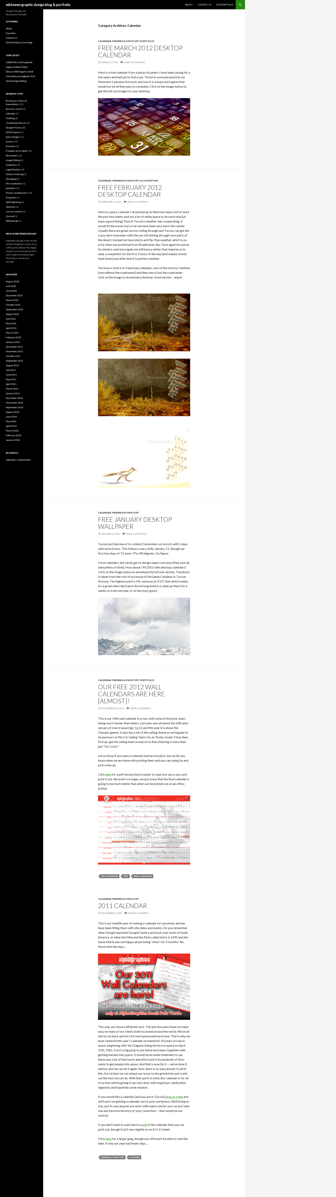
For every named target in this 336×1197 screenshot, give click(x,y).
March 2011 (12, 388)
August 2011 (12, 365)
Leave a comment (134, 62)
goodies (135, 1157)
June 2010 (11, 416)
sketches (10, 206)
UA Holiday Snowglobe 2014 (20, 76)
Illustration (149, 180)
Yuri (137, 728)
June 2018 (11, 290)
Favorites (11, 33)
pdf (144, 1124)
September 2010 (14, 407)
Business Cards (14, 108)
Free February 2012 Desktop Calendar (130, 190)
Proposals (11, 197)
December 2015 (14, 295)
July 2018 (11, 286)
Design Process (14, 127)
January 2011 (13, 393)
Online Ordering (14, 174)
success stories (14, 211)
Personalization (14, 183)
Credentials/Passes (16, 122)
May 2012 (11, 323)
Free (125, 876)
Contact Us (204, 4)
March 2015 (12, 300)
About (189, 4)
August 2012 (12, 314)
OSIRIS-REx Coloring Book (19, 62)
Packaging (11, 178)
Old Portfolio (224, 4)
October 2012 (13, 304)
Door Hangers (13, 136)
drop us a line (174, 1096)
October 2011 (13, 356)
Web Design (12, 220)
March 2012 (12, 332)
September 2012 (14, 309)
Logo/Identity (13, 169)
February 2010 (13, 435)
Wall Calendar (143, 876)
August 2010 (12, 412)
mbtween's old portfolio (18, 459)
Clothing (10, 118)
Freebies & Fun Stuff (125, 41)
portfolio (147, 41)
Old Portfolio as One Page (19, 42)
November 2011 (14, 351)
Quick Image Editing (16, 80)
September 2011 (14, 360)
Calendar (104, 41)
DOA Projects (13, 132)
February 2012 (13, 337)
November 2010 (14, 402)
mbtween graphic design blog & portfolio (38, 5)
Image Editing (13, 160)
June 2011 (11, 374)
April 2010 (11, 426)
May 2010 (11, 421)
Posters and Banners (17, 192)
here (108, 774)
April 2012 (11, 328)
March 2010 (12, 430)
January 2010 (13, 440)
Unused (10, 216)
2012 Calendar (109, 876)
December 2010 (14, 398)
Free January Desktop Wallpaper (135, 522)
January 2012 (13, 342)
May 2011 (11, 379)
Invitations (11, 164)
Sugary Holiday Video (17, 66)
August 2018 (12, 281)
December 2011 (14, 346)
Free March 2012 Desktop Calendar (140, 51)
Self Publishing (13, 202)
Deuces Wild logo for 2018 (19, 71)
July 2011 (11, 370)
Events (9, 141)
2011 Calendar (122, 905)
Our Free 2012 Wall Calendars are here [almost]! (131, 694)
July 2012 (11, 318)
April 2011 (11, 384)
